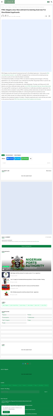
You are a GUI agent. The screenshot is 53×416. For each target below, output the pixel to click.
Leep (4, 322)
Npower (4, 314)
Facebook (11, 158)
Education (15, 385)
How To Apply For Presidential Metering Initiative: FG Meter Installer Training (28, 279)
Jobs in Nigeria (8, 7)
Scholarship (30, 385)
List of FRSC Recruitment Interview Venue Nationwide (38, 86)
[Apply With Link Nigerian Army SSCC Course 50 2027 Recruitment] (6, 287)
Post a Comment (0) (26, 246)
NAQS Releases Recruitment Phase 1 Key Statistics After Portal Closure (18, 409)
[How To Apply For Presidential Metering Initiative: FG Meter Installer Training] (6, 281)
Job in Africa (43, 305)
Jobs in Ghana (30, 305)
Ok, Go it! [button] (6, 412)
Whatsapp (25, 158)
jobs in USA (37, 305)
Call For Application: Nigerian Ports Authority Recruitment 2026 (16, 401)
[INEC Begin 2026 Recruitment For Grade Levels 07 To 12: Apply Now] (6, 275)
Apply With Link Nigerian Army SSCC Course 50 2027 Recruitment (25, 285)
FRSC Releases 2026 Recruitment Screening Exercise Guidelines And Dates (19, 413)
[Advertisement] (26, 45)
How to (46, 385)
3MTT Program (6, 320)
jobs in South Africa (14, 305)
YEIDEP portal (31, 317)
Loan (20, 385)
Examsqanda (6, 317)
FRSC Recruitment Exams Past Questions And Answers (27, 99)
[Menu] (2, 2)
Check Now (10, 409)
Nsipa (29, 320)
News (10, 385)
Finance (24, 385)
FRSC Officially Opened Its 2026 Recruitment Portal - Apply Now (25, 292)
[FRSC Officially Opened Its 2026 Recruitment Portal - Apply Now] (6, 293)
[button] (48, 2)
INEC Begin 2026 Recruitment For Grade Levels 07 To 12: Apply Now (25, 273)
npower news (4, 385)
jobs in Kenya (23, 305)
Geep (35, 385)
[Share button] (30, 158)
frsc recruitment (9, 155)
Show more (48, 170)
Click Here (37, 241)
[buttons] (23, 364)
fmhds (29, 314)
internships (41, 385)
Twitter (18, 158)
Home (2, 7)
